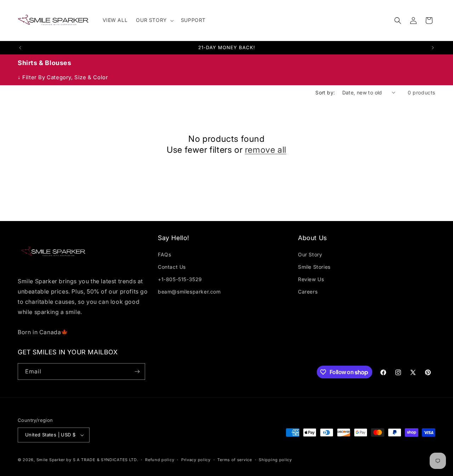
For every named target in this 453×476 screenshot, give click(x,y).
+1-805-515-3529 (180, 279)
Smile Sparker (50, 459)
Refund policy (159, 459)
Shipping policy (275, 459)
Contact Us (172, 267)
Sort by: (325, 92)
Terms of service (234, 459)
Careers (307, 292)
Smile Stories (314, 267)
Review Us (311, 279)
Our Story (310, 254)
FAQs (164, 254)
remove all (265, 150)
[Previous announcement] (20, 47)
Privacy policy (196, 459)
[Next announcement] (433, 47)
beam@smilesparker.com (189, 292)
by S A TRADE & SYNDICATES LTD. (102, 459)
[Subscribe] (137, 371)
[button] (154, 20)
